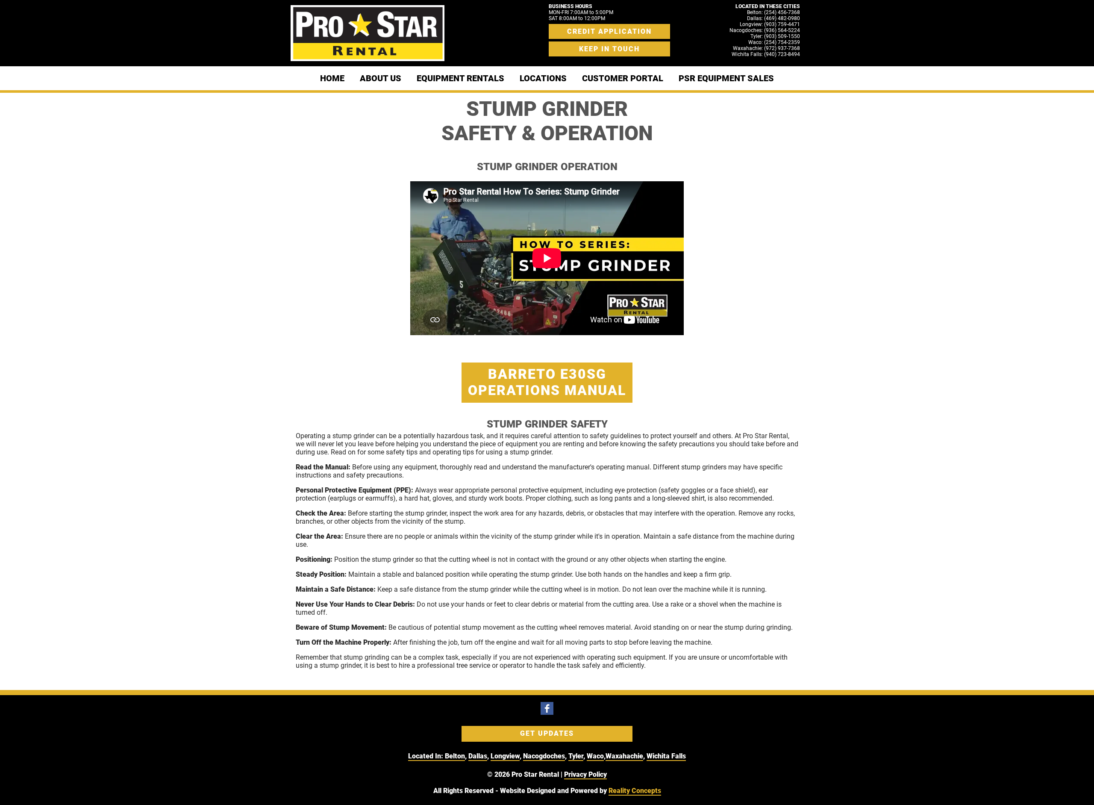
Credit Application (609, 31)
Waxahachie (624, 756)
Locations (543, 78)
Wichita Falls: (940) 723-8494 (766, 54)
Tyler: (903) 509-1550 (775, 36)
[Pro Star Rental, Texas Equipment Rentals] (367, 33)
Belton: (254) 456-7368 (773, 12)
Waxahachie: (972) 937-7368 (766, 48)
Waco (595, 756)
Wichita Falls (666, 756)
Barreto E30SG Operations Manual (547, 382)
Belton (455, 756)
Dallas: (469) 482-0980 (773, 18)
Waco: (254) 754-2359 (774, 42)
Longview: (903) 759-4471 (770, 24)
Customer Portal (622, 78)
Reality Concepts (635, 791)
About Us (380, 78)
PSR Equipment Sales (726, 78)
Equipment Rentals (460, 78)
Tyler (575, 756)
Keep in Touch (609, 49)
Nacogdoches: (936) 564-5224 (764, 30)
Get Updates (547, 733)
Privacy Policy (585, 774)
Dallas (477, 756)
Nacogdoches (544, 756)
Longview (505, 756)
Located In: (426, 756)
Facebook (547, 708)
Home (332, 78)
